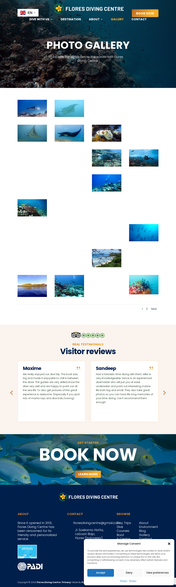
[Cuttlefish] (106, 140)
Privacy (123, 580)
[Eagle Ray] (32, 165)
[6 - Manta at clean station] (32, 116)
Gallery (117, 19)
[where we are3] (106, 266)
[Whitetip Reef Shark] (32, 190)
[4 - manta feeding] (106, 116)
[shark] (143, 190)
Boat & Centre (123, 537)
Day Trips (124, 523)
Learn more (88, 474)
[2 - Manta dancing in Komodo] (32, 140)
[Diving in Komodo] (143, 165)
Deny (129, 572)
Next (154, 309)
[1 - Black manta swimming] (69, 140)
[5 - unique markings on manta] (69, 116)
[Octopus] (143, 140)
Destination (71, 19)
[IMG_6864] (106, 295)
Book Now (145, 13)
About (94, 19)
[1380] (32, 265)
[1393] (32, 240)
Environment (148, 527)
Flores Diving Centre (48, 582)
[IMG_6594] (69, 296)
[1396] (106, 215)
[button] (169, 543)
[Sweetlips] (106, 165)
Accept (100, 572)
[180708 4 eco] (69, 215)
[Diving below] (106, 190)
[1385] (69, 240)
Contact (139, 19)
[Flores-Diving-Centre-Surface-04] (32, 296)
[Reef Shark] (69, 165)
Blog (142, 531)
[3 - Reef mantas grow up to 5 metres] (143, 116)
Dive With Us (39, 19)
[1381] (69, 265)
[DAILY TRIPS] (143, 265)
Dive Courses (123, 529)
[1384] (106, 240)
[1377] (143, 240)
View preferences (157, 572)
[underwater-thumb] (143, 293)
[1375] (143, 215)
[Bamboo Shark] (69, 190)
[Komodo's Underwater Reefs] (32, 215)
